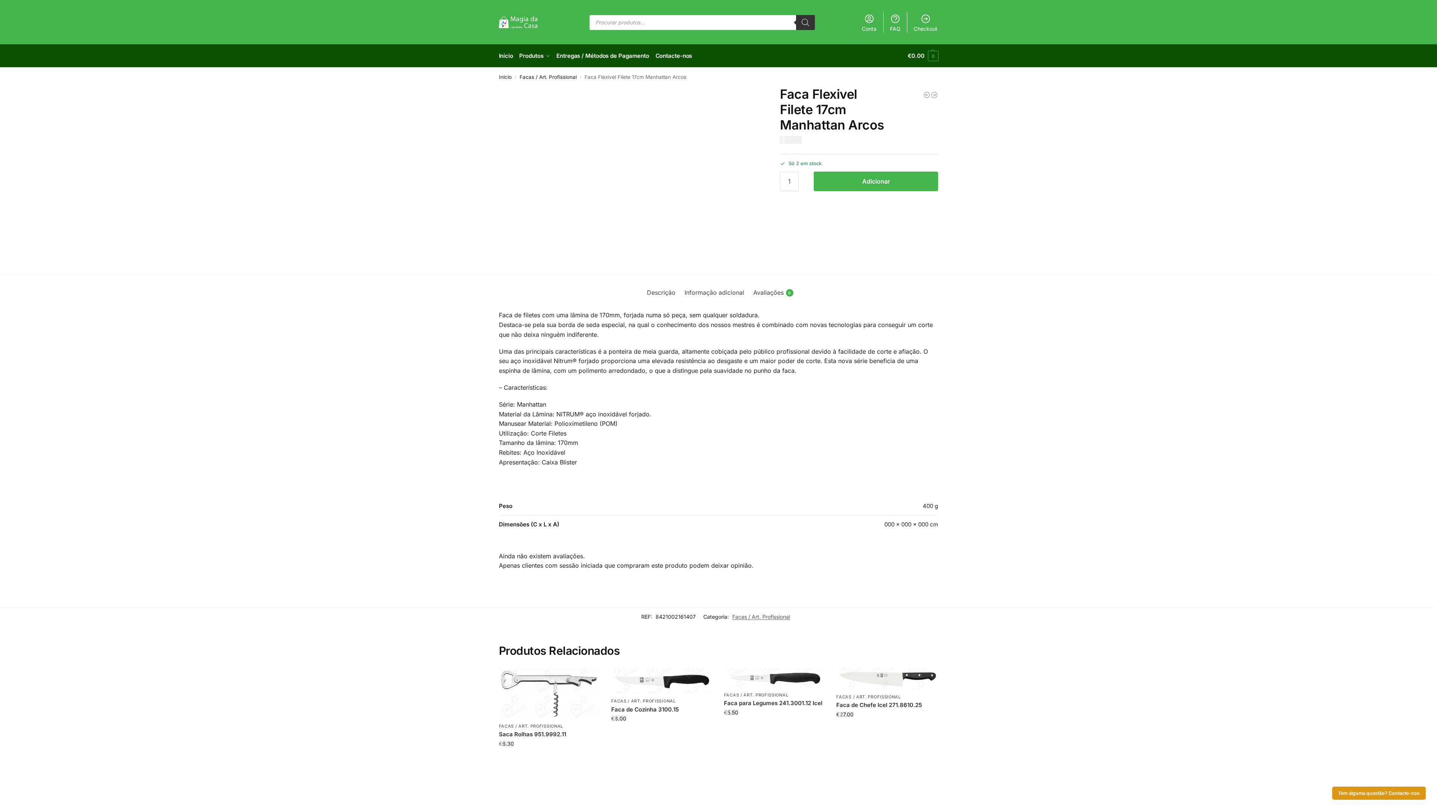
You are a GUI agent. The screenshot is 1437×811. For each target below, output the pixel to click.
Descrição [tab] (661, 292)
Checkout (925, 29)
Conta (869, 29)
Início (505, 77)
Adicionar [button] (549, 759)
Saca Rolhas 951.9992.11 (532, 734)
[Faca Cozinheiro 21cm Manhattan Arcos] (927, 95)
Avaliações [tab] (772, 292)
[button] (923, 56)
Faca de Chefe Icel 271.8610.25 (879, 704)
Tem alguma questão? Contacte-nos (1379, 793)
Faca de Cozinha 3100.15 (645, 709)
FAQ (895, 29)
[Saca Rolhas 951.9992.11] (549, 693)
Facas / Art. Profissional (548, 77)
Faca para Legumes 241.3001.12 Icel (773, 703)
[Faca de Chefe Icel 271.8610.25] (887, 678)
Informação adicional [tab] (714, 292)
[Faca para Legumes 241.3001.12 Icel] (774, 677)
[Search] (805, 22)
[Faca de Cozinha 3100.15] (662, 681)
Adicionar (876, 181)
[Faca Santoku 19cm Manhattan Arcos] (934, 95)
